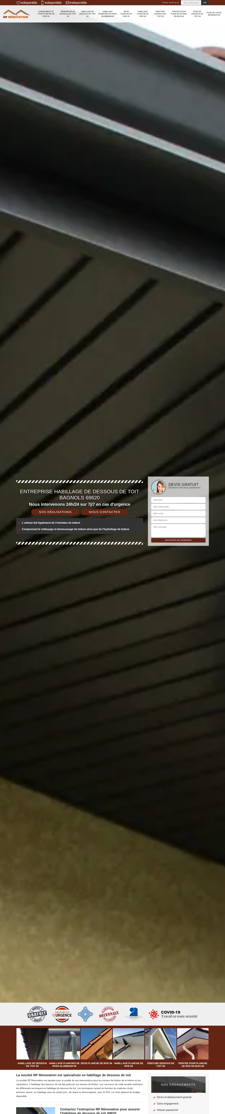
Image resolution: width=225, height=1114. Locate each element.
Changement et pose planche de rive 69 (46, 14)
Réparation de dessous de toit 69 (68, 14)
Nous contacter (104, 512)
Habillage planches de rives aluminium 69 (107, 14)
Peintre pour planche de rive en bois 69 (179, 14)
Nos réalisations (55, 512)
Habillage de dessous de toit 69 (87, 14)
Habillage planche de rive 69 (142, 14)
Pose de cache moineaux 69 (214, 14)
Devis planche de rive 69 (126, 14)
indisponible (28, 2)
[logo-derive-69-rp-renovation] (16, 13)
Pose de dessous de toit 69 (197, 14)
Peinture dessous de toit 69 (160, 14)
